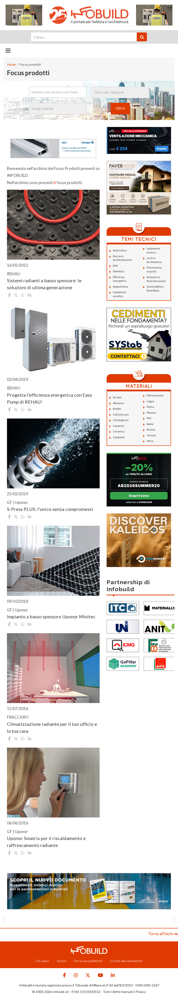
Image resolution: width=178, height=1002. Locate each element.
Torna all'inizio (161, 933)
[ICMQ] (123, 644)
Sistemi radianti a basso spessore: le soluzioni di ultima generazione (44, 284)
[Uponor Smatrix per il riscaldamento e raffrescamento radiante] (53, 782)
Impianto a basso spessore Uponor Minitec (51, 616)
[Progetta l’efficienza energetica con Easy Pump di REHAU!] (53, 339)
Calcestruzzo (121, 414)
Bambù (117, 408)
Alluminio (118, 403)
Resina (151, 429)
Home (11, 64)
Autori (61, 961)
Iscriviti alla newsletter (126, 961)
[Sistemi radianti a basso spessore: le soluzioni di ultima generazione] (53, 224)
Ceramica (118, 431)
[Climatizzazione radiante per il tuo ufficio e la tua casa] (53, 668)
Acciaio (117, 397)
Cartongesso (120, 420)
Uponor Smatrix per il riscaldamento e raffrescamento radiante (46, 841)
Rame (150, 423)
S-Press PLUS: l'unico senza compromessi (50, 509)
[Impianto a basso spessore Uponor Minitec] (53, 561)
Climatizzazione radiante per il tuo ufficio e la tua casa (52, 727)
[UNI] (123, 626)
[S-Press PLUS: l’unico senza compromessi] (53, 453)
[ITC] (123, 607)
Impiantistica (120, 286)
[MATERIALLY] (160, 607)
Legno (150, 401)
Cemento (118, 425)
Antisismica (120, 250)
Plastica (151, 412)
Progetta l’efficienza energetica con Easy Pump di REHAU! (49, 398)
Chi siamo (42, 961)
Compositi (119, 437)
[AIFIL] (160, 663)
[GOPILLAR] (123, 663)
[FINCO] (160, 644)
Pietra (150, 406)
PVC (149, 418)
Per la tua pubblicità (88, 961)
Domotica (118, 271)
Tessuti (151, 435)
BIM (115, 265)
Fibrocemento (155, 395)
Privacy (140, 992)
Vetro (150, 440)
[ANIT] (160, 626)
